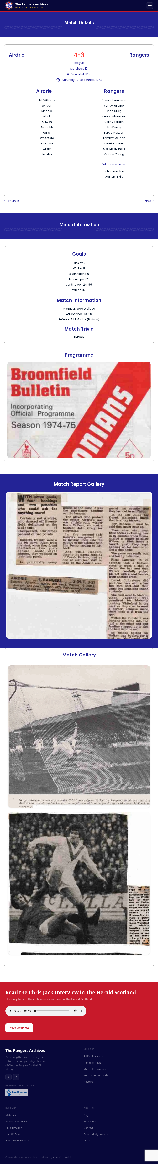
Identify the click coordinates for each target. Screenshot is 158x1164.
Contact (88, 1127)
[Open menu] (149, 5)
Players (88, 1115)
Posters (88, 1081)
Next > (149, 201)
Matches (10, 1115)
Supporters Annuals (96, 1075)
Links (87, 1140)
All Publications (93, 1056)
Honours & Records (17, 1140)
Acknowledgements (96, 1134)
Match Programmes (96, 1069)
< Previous (11, 201)
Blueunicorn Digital (63, 1157)
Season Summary (16, 1121)
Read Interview (19, 1027)
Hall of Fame (13, 1134)
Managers (90, 1121)
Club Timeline (13, 1127)
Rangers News (92, 1062)
